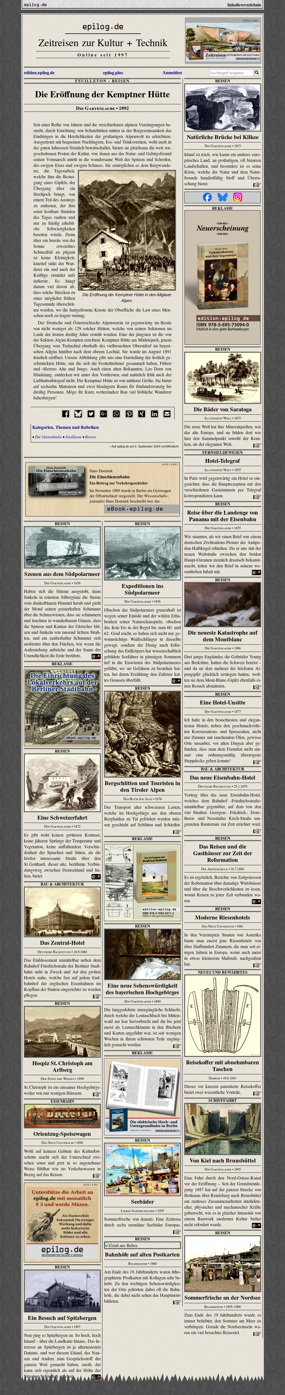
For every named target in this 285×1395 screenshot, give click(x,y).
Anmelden (172, 72)
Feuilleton (90, 81)
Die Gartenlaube (48, 436)
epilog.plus (113, 72)
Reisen (121, 81)
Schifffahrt (222, 1100)
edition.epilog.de (39, 72)
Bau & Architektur (222, 769)
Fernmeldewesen (222, 452)
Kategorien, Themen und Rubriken (65, 427)
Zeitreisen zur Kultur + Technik (103, 42)
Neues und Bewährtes (222, 972)
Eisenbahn (62, 1101)
